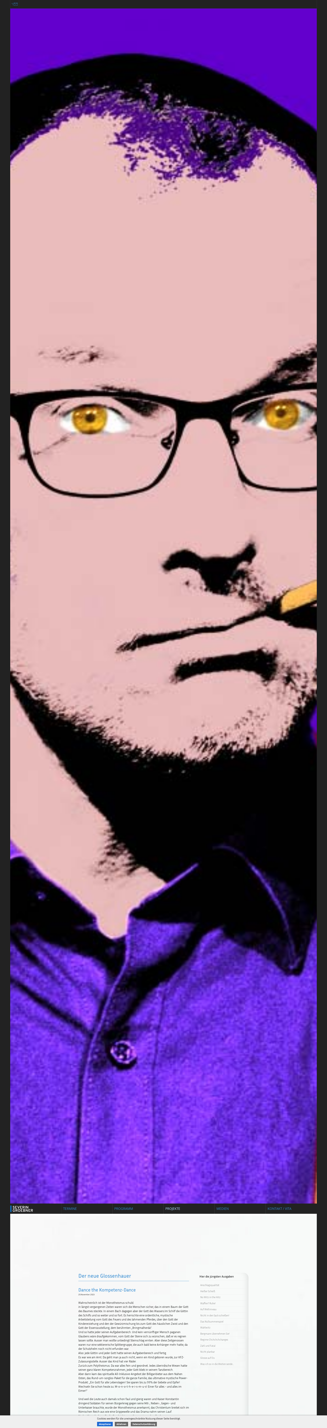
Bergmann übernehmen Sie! (215, 1333)
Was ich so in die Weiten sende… (217, 1364)
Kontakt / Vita (279, 1208)
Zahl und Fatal (207, 1345)
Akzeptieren (105, 1424)
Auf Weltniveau (208, 1309)
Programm (123, 1208)
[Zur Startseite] (25, 1209)
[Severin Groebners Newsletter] (14, 4)
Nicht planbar (207, 1351)
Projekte (172, 1208)
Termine (70, 1208)
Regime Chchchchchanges (214, 1339)
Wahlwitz (205, 1327)
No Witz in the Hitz (210, 1297)
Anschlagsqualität (209, 1285)
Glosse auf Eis (207, 1357)
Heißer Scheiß (207, 1291)
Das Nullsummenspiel (211, 1321)
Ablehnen (121, 1424)
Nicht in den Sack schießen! (214, 1315)
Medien (222, 1208)
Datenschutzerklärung (144, 1424)
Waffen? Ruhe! (208, 1303)
